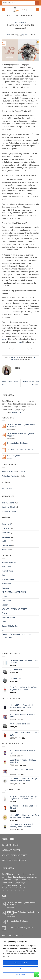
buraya (4, 339)
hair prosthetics (7, 488)
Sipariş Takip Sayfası (10, 626)
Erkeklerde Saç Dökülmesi (17, 443)
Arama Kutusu (7, 571)
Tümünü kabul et (20, 963)
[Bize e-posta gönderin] (15, 888)
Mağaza (5, 605)
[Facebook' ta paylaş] (14, 349)
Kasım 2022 (6, 545)
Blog (3, 575)
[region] (20, 958)
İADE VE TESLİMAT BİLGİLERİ (14, 592)
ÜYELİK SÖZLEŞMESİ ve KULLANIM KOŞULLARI (16, 636)
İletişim (4, 596)
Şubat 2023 (6, 533)
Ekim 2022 (6, 550)
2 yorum (9, 458)
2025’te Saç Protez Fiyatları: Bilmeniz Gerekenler (21, 426)
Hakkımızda (6, 584)
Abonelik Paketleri (9, 562)
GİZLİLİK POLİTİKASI (10, 845)
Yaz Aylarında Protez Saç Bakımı (20, 449)
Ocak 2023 (6, 537)
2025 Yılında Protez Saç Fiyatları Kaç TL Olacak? (23, 435)
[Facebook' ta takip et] (3, 888)
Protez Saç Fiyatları (15, 456)
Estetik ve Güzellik (9, 507)
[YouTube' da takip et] (23, 888)
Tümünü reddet (20, 975)
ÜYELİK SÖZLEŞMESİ (11, 850)
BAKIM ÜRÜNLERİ (27, 15)
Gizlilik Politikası (8, 579)
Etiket (20, 969)
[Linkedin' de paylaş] (30, 349)
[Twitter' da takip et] (11, 888)
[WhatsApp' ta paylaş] (10, 349)
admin (22, 471)
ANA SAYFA (6, 567)
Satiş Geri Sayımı (8, 618)
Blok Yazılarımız (21, 22)
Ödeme (4, 613)
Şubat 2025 (6, 524)
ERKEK (8, 15)
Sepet (4, 622)
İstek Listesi (6, 601)
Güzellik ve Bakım (9, 511)
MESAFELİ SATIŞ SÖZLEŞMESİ (15, 609)
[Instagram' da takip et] (7, 888)
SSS (3, 630)
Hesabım (5, 588)
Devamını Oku (16, 412)
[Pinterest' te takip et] (19, 888)
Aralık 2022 (6, 541)
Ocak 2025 (6, 528)
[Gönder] (37, 3)
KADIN (16, 15)
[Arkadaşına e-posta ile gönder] (22, 349)
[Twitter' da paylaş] (18, 349)
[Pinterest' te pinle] (26, 349)
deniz (8, 34)
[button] (3, 9)
